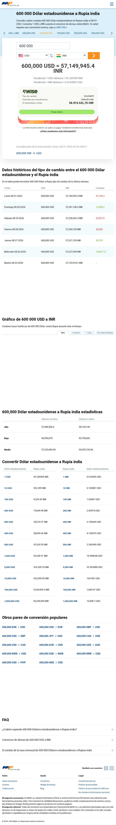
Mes (63, 332)
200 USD (8, 510)
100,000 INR (69, 589)
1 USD (7, 476)
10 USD (8, 488)
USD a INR (13, 33)
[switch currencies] (94, 55)
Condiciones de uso (87, 781)
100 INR (67, 499)
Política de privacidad (68, 805)
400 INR (67, 533)
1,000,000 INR (70, 601)
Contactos (45, 781)
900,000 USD (97, 33)
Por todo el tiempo (105, 332)
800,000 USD (80, 33)
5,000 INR (68, 567)
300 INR (67, 522)
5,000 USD (9, 567)
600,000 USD (46, 33)
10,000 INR (68, 578)
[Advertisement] (58, 292)
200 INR (67, 510)
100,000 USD (10, 589)
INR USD (61, 27)
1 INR (65, 476)
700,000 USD (63, 33)
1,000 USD (9, 556)
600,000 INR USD (28, 153)
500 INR (67, 544)
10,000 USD (10, 578)
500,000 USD (28, 33)
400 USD (8, 533)
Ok (103, 818)
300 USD (8, 522)
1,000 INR (68, 556)
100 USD (8, 499)
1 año (89, 332)
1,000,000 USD (11, 601)
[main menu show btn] (112, 4)
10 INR (66, 488)
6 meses (76, 332)
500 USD (8, 544)
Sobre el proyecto (9, 781)
